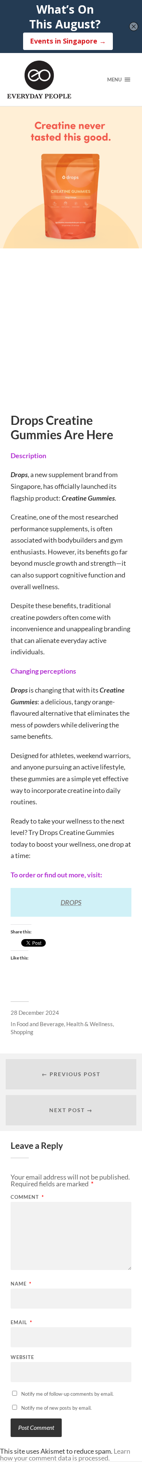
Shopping (22, 1031)
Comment (27, 1197)
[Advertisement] (71, 339)
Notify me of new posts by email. (56, 1408)
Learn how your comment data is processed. (65, 1454)
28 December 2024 (35, 1012)
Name (21, 1283)
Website (22, 1357)
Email (21, 1322)
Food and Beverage (40, 1023)
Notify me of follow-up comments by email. (67, 1394)
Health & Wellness (89, 1023)
